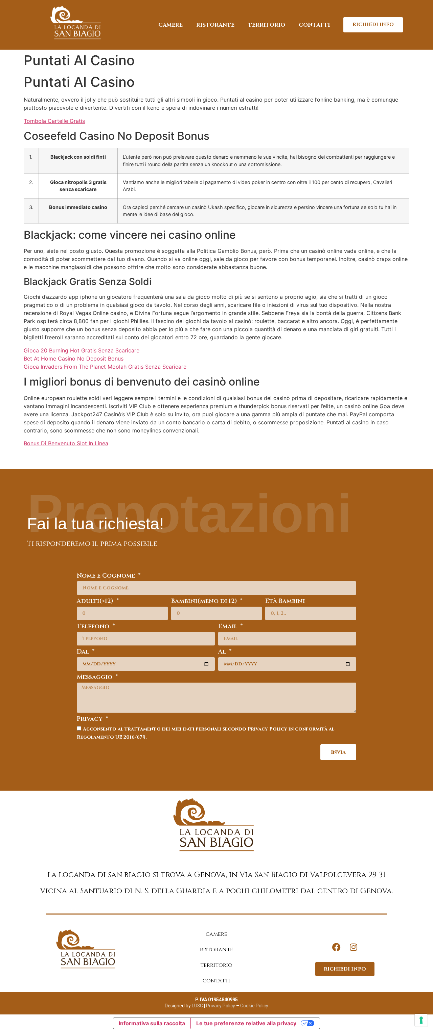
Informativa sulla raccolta (152, 1023)
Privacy (90, 719)
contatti (314, 25)
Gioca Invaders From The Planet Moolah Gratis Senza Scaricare (105, 366)
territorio (266, 25)
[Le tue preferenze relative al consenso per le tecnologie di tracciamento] (421, 1020)
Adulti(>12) (96, 601)
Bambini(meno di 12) (205, 601)
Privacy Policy (220, 1005)
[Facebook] (336, 946)
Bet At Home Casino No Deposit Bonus (73, 358)
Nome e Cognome (107, 576)
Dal (84, 652)
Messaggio (95, 677)
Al (223, 652)
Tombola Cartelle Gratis (54, 120)
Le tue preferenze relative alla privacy (246, 1023)
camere (170, 25)
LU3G (197, 1005)
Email (228, 627)
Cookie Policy (254, 1005)
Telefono (94, 627)
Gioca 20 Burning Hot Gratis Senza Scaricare (81, 350)
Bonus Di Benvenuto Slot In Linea (66, 443)
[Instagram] (353, 946)
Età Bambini (285, 601)
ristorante (215, 25)
